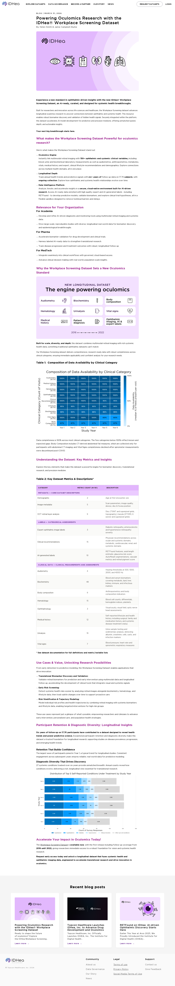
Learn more (22, 943)
